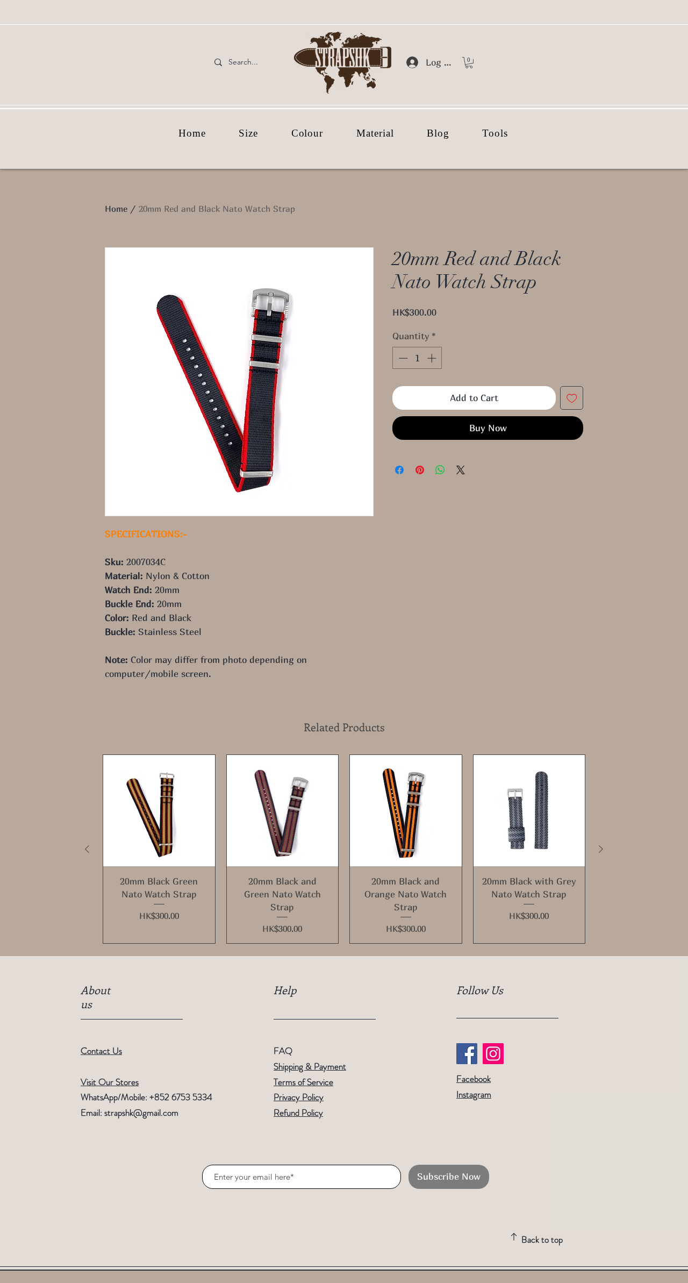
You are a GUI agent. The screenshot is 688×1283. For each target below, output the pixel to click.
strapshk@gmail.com (141, 1112)
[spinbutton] (417, 358)
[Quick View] (159, 811)
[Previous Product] (87, 849)
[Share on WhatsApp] (440, 470)
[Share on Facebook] (399, 470)
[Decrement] (402, 358)
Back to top (542, 1239)
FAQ (283, 1050)
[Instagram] (493, 1053)
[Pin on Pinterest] (419, 470)
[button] (469, 62)
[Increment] (433, 358)
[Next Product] (600, 849)
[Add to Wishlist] (572, 398)
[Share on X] (460, 470)
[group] (344, 849)
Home (116, 208)
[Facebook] (466, 1053)
